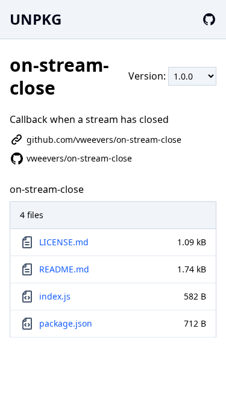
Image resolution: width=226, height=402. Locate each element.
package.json (65, 323)
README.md (64, 269)
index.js (55, 296)
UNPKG (35, 19)
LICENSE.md (64, 242)
